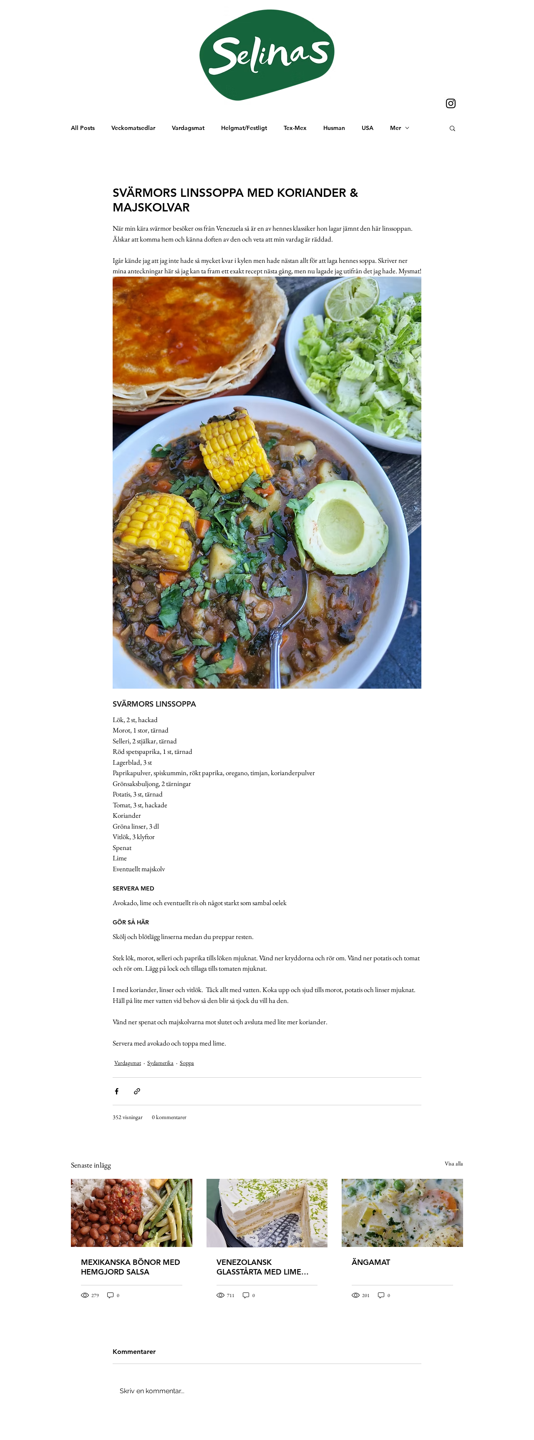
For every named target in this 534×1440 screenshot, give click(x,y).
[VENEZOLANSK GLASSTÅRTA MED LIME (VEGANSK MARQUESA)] (267, 1213)
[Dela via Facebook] (117, 1091)
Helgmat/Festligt (244, 128)
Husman (334, 128)
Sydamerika (160, 1062)
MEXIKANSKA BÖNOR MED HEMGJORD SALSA (130, 1267)
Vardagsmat (188, 128)
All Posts (83, 128)
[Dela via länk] (137, 1091)
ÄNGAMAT (371, 1262)
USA (367, 128)
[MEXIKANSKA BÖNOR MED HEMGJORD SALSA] (131, 1213)
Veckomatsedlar (133, 128)
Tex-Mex (295, 128)
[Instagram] (450, 103)
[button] (452, 128)
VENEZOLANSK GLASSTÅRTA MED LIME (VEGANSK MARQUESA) (259, 1267)
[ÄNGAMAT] (402, 1213)
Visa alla (454, 1163)
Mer (395, 128)
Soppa (187, 1062)
